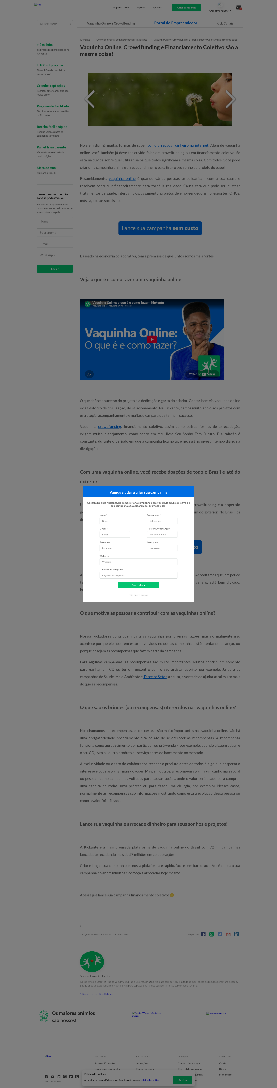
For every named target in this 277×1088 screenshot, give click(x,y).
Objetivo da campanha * (112, 569)
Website (104, 556)
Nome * (103, 515)
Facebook (105, 542)
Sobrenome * (153, 515)
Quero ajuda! (138, 585)
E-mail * (104, 528)
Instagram (152, 542)
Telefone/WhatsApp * (158, 528)
